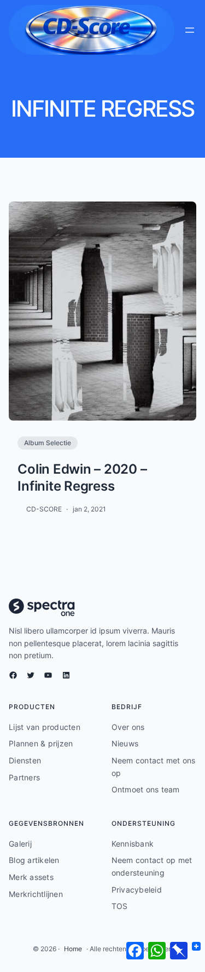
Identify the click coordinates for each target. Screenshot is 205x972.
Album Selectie (47, 443)
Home (73, 949)
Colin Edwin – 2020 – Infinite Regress (82, 477)
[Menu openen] (189, 30)
